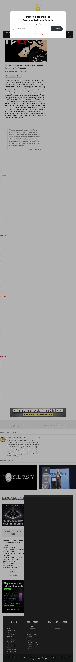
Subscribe (57, 29)
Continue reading (38, 34)
